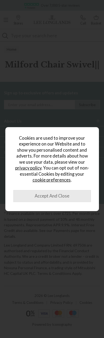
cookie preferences (52, 180)
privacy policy (28, 168)
